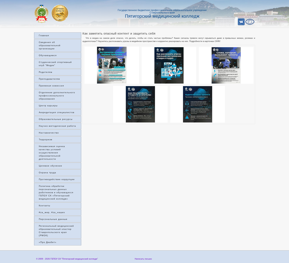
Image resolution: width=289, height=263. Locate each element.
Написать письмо (143, 259)
